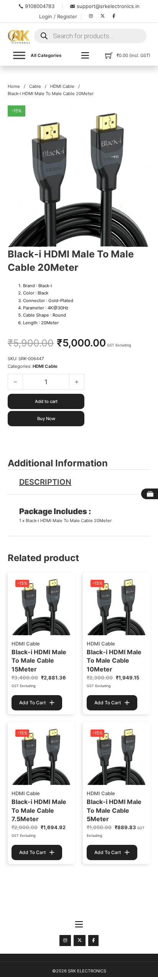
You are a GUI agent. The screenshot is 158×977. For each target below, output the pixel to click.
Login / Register (58, 16)
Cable (35, 86)
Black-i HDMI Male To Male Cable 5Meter (114, 810)
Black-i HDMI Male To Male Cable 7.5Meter (39, 810)
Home (14, 86)
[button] (140, 115)
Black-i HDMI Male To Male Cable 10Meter (114, 660)
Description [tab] (45, 482)
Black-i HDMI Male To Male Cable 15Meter (39, 660)
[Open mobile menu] (85, 55)
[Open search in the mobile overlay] (90, 36)
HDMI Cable (62, 86)
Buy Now (46, 418)
